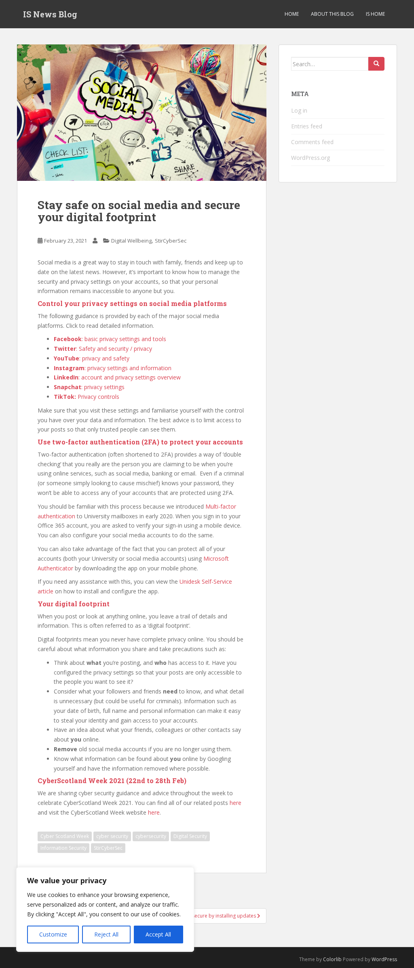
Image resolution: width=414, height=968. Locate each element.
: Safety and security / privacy (103, 348)
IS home (375, 13)
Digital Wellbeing (131, 240)
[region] (105, 909)
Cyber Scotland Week (64, 836)
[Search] (376, 64)
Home (292, 13)
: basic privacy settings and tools (110, 339)
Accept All (158, 934)
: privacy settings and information (112, 368)
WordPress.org (310, 157)
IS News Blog (50, 14)
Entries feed (306, 126)
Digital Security (190, 836)
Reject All (106, 934)
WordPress (384, 959)
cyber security (112, 836)
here (235, 803)
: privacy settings (89, 387)
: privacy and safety (91, 358)
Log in (299, 110)
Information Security (63, 847)
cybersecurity (150, 836)
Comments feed (312, 142)
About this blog (332, 13)
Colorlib (332, 959)
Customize (53, 934)
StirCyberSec (170, 240)
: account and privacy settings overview (117, 377)
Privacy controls (86, 396)
